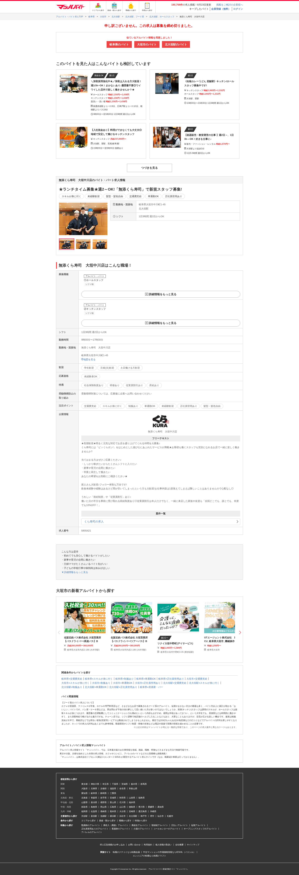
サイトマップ (193, 844)
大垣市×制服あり (101, 682)
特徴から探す (141, 820)
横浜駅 (113, 816)
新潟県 (94, 802)
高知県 (160, 807)
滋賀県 (113, 788)
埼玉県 (105, 784)
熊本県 (113, 811)
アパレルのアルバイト (91, 832)
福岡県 (84, 811)
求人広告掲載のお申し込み (112, 844)
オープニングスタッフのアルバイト (200, 829)
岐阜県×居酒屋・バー (151, 687)
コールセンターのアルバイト (166, 829)
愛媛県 (151, 807)
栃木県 (134, 784)
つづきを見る (149, 167)
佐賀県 (94, 811)
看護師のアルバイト (121, 829)
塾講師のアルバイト (90, 825)
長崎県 (103, 811)
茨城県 (124, 784)
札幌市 (170, 816)
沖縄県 (153, 811)
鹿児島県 (142, 811)
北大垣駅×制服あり (71, 687)
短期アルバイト (198, 825)
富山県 (113, 802)
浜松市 (122, 816)
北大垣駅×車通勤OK (96, 687)
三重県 (113, 793)
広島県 (113, 807)
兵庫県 (94, 788)
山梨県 (84, 802)
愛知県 (84, 793)
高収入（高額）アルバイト (115, 825)
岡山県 (103, 807)
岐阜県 (94, 793)
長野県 (103, 802)
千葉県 (115, 784)
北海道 (84, 798)
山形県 (132, 798)
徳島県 (132, 807)
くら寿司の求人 (94, 521)
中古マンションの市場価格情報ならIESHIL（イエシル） (169, 852)
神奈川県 (95, 784)
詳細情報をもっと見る (162, 294)
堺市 (152, 816)
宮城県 (113, 798)
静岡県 (103, 793)
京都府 (103, 788)
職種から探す (125, 820)
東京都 (84, 784)
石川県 (122, 802)
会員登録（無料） (221, 8)
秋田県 (122, 798)
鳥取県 (84, 807)
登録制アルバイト (159, 825)
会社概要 (179, 844)
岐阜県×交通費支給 (71, 678)
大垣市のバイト (147, 44)
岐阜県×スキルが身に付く (99, 678)
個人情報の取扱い (163, 844)
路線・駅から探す (107, 820)
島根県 (94, 807)
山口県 (122, 807)
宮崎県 (132, 811)
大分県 (122, 811)
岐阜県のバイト (119, 44)
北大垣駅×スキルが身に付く (204, 682)
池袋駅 (103, 816)
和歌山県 (133, 788)
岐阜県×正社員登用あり (171, 678)
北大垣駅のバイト (176, 44)
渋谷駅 (84, 816)
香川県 (141, 807)
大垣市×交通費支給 (197, 678)
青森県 (94, 798)
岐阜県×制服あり (124, 678)
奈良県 (122, 788)
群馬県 (144, 784)
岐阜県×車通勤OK (146, 678)
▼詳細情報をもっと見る (74, 572)
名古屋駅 (133, 816)
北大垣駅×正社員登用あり (123, 687)
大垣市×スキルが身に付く (75, 682)
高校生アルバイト (140, 825)
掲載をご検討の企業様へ (229, 4)
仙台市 (160, 816)
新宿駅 (94, 816)
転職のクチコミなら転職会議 (126, 852)
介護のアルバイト (142, 829)
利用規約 (148, 844)
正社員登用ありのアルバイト (94, 829)
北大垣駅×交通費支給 (174, 682)
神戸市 (144, 816)
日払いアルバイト (179, 825)
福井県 (132, 802)
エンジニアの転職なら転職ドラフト (149, 856)
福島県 (141, 798)
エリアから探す (88, 820)
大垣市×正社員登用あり (148, 682)
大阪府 (84, 788)
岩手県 (103, 798)
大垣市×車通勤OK (122, 682)
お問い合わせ (134, 844)
